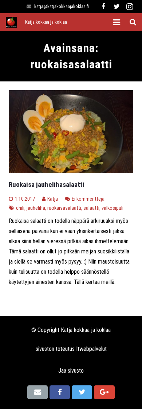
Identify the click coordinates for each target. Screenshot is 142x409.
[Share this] (60, 392)
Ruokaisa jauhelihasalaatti (46, 184)
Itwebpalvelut (91, 348)
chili (20, 208)
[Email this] (37, 392)
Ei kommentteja (88, 199)
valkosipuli (112, 208)
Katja (52, 199)
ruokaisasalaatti (64, 208)
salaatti (91, 208)
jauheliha (36, 208)
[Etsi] (133, 22)
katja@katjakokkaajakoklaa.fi (61, 6)
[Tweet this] (82, 392)
